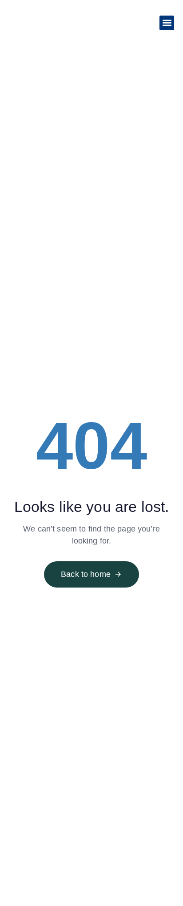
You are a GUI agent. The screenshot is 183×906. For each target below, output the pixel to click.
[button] (166, 23)
